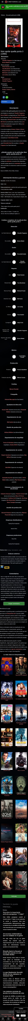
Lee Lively (5, 74)
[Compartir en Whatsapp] (6, 97)
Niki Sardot (10, 422)
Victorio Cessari (20, 493)
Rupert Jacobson (6, 455)
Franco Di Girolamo (8, 442)
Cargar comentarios (14, 603)
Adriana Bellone (8, 432)
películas (8, 161)
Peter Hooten (5, 66)
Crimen (8, 89)
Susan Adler (5, 409)
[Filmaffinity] (2, 567)
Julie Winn (8, 467)
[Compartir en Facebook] (3, 97)
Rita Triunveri (18, 480)
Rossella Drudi (6, 79)
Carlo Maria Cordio (13, 137)
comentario (17, 163)
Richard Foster (6, 70)
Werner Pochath (14, 389)
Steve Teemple (11, 502)
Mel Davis (5, 72)
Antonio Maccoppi (10, 399)
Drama (4, 89)
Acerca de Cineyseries (6, 1014)
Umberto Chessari (6, 493)
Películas (14, 896)
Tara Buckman (6, 68)
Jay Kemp (24, 498)
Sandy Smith (13, 444)
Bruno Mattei (5, 62)
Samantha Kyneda (7, 477)
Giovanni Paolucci (6, 512)
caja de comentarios (16, 649)
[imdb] (6, 567)
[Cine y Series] (13, 2)
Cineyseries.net (11, 613)
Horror (13, 89)
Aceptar (23, 1015)
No (17, 1015)
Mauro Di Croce (20, 496)
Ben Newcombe (11, 500)
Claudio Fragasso (7, 60)
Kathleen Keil (12, 498)
